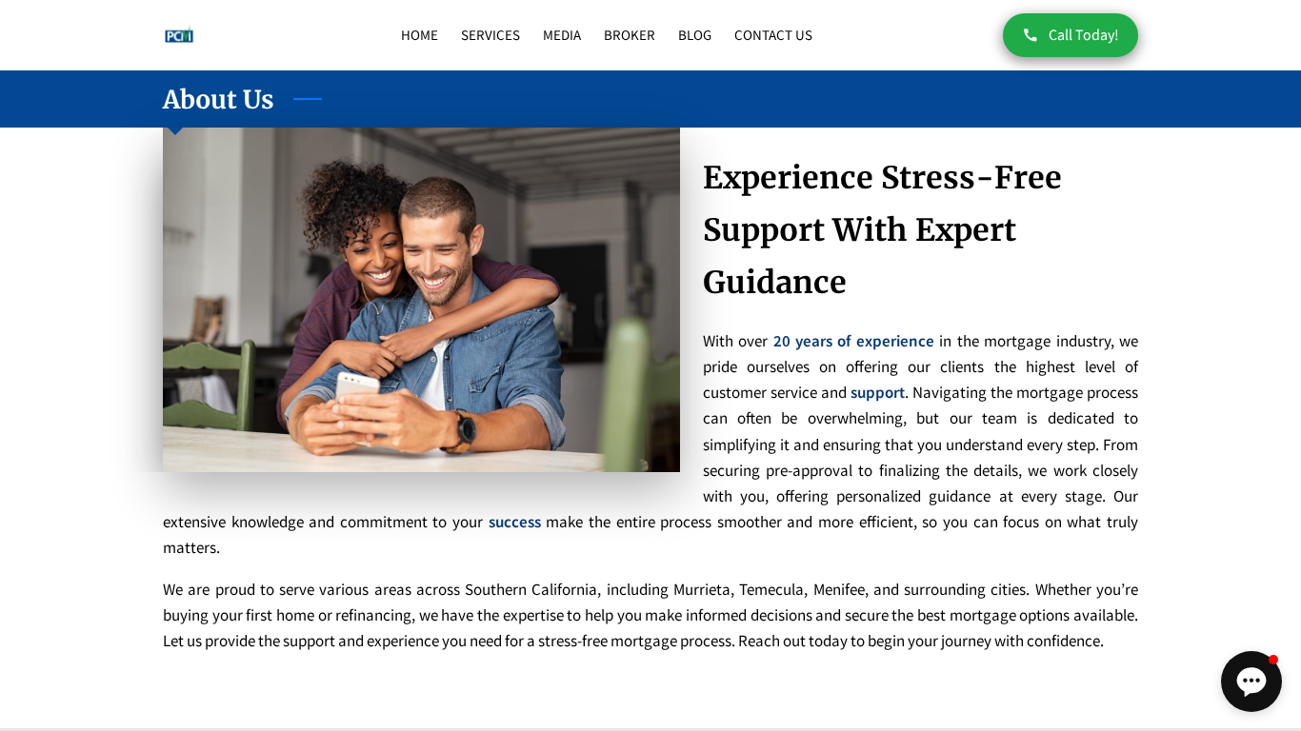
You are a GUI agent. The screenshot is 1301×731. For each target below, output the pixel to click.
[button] (1251, 681)
